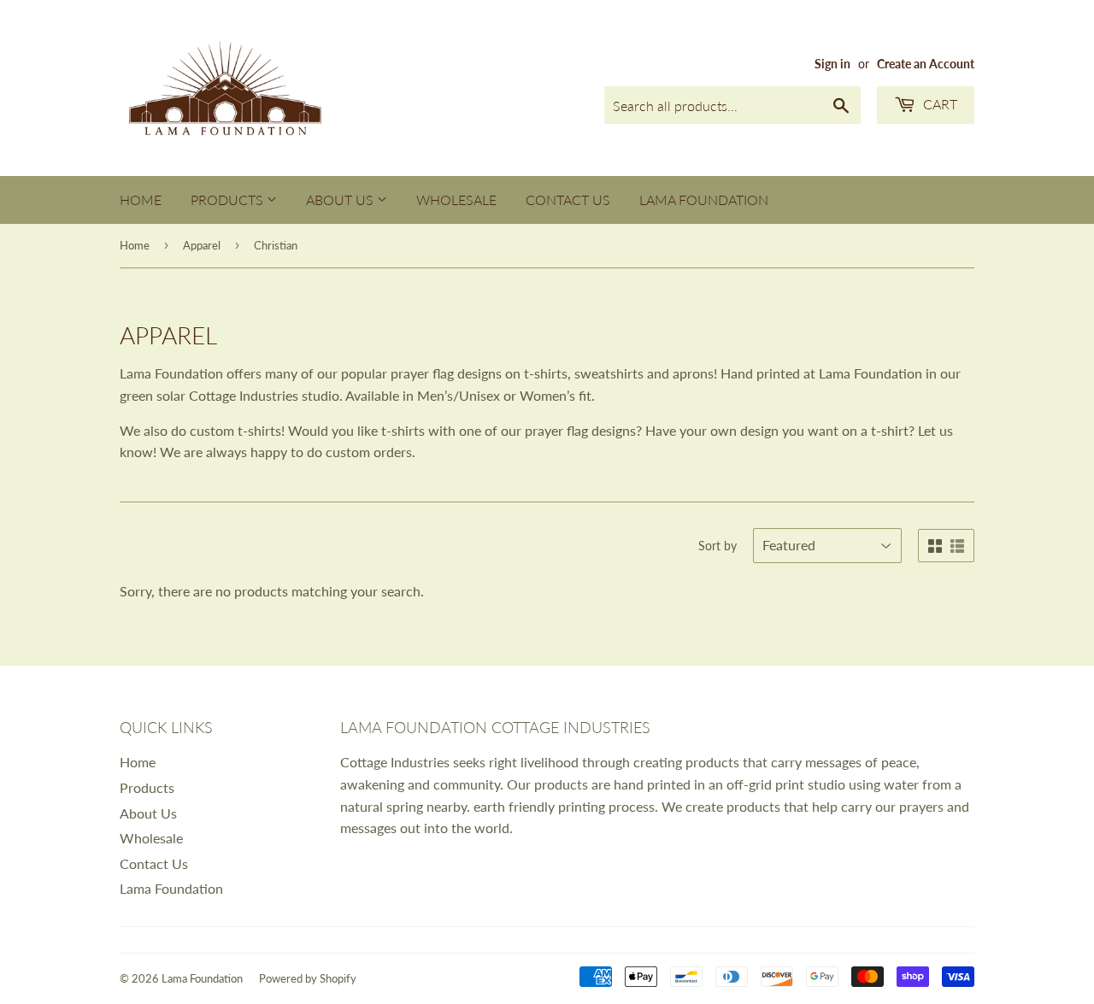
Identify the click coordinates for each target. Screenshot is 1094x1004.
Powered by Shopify (307, 978)
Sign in (832, 64)
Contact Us (568, 199)
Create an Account (925, 64)
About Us (341, 199)
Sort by (717, 545)
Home (141, 199)
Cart (938, 104)
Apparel (202, 245)
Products (229, 199)
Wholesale (456, 199)
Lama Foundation (703, 199)
